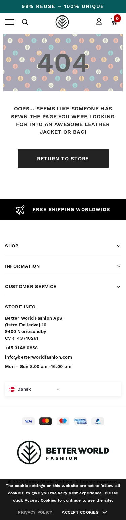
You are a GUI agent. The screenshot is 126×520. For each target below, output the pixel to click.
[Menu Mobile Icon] (9, 22)
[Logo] (62, 21)
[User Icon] (99, 22)
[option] (63, 209)
